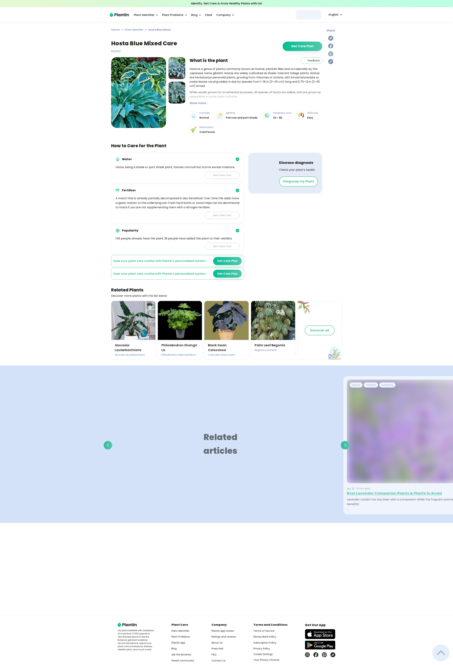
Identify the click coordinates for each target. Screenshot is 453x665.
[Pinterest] (330, 53)
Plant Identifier (134, 29)
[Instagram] (307, 654)
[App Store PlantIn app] (320, 634)
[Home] (119, 15)
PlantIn (115, 29)
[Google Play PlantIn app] (320, 645)
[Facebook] (330, 46)
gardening (387, 384)
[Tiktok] (332, 654)
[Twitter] (330, 38)
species (356, 384)
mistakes (371, 384)
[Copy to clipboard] (330, 61)
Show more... (199, 103)
